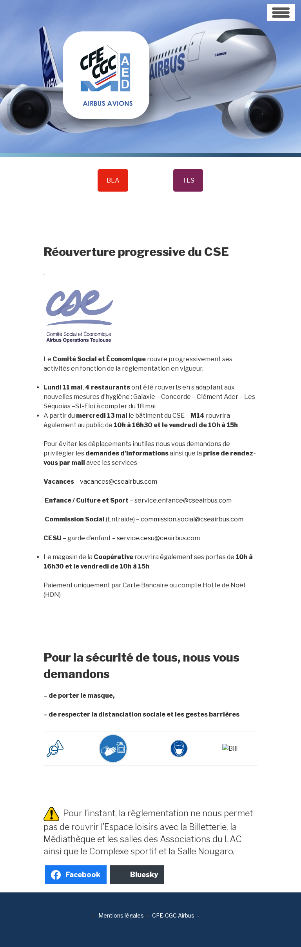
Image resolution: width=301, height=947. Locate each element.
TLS (188, 180)
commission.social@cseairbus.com (192, 519)
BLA (113, 180)
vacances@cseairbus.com (118, 481)
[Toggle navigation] (281, 12)
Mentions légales (121, 915)
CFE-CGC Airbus (173, 915)
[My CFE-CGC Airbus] (106, 59)
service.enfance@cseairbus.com (183, 500)
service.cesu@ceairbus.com (158, 538)
